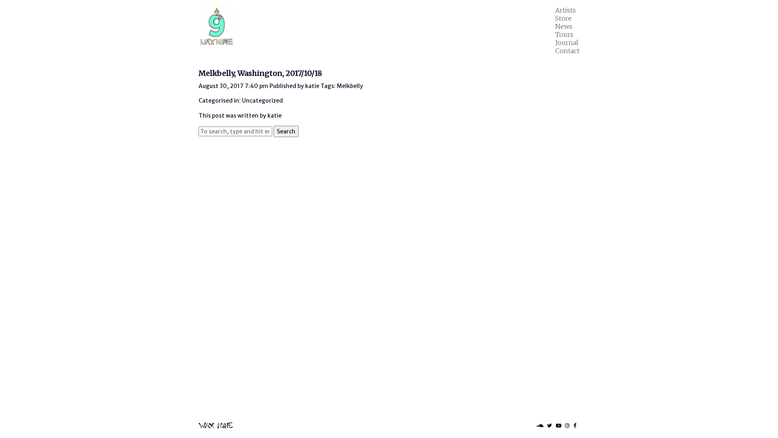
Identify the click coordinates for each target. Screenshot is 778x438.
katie (312, 86)
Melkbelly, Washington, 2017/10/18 (260, 73)
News (564, 26)
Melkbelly (350, 86)
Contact (567, 51)
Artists (565, 10)
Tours (564, 34)
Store (563, 18)
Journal (566, 43)
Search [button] (286, 131)
